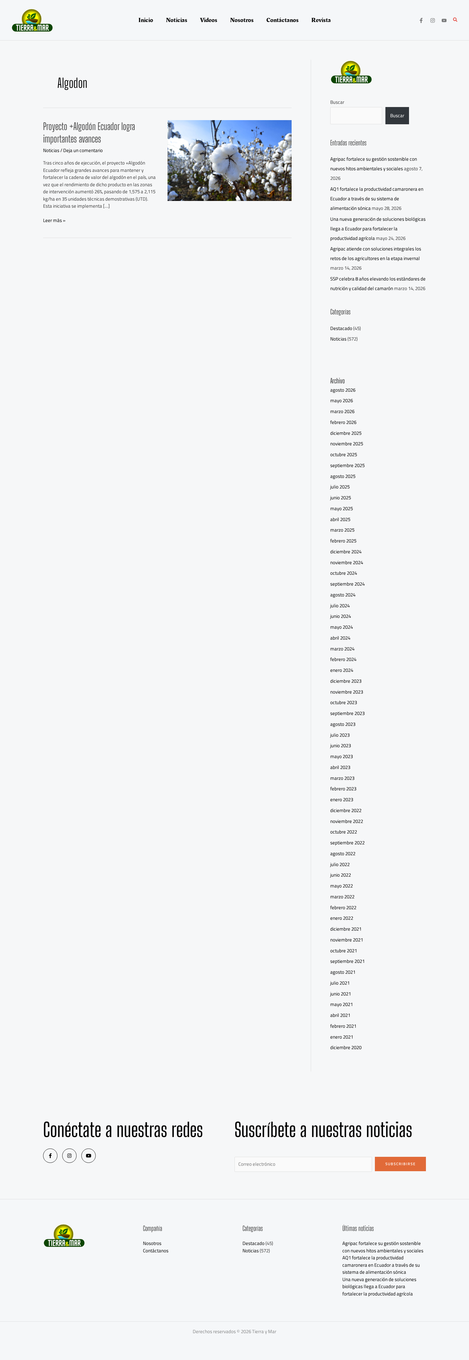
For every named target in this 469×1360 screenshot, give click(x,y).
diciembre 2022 (345, 810)
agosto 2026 (342, 390)
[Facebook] (421, 20)
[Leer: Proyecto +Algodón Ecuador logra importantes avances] (230, 160)
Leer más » (54, 220)
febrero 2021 (343, 1026)
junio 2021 (340, 993)
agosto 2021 (342, 972)
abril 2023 (340, 767)
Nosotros (152, 1243)
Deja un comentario (83, 150)
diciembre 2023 (345, 681)
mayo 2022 (341, 885)
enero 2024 (341, 670)
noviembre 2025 (346, 443)
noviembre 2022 (346, 821)
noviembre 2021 (346, 939)
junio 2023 (340, 745)
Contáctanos (155, 1250)
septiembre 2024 (347, 583)
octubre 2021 (343, 950)
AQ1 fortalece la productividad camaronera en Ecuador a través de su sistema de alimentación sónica (376, 198)
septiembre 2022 (347, 842)
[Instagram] (432, 20)
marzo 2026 (342, 411)
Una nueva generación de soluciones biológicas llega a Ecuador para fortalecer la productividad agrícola (378, 228)
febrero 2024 (343, 659)
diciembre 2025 (345, 433)
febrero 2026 (343, 422)
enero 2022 (341, 918)
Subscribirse (400, 1164)
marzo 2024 (342, 648)
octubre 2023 (343, 702)
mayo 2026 (341, 400)
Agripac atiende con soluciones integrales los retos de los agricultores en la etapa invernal (375, 253)
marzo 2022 (342, 896)
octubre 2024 (343, 573)
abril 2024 (340, 637)
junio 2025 (340, 497)
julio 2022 (340, 864)
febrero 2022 (343, 907)
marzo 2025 (342, 529)
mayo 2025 (341, 508)
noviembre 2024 (346, 562)
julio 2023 (340, 735)
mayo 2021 (341, 1004)
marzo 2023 (342, 778)
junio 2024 (340, 616)
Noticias (51, 150)
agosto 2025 (342, 476)
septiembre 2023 (347, 713)
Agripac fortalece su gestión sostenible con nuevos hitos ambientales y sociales (373, 163)
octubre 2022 (343, 831)
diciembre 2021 (345, 929)
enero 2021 (341, 1036)
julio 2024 (340, 605)
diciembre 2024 (345, 551)
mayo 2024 (341, 627)
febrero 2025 (343, 540)
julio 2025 (340, 486)
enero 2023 (341, 799)
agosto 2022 (342, 853)
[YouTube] (444, 20)
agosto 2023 (342, 724)
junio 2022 (340, 875)
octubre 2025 (343, 454)
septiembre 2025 (347, 465)
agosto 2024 (342, 594)
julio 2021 (340, 982)
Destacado (341, 328)
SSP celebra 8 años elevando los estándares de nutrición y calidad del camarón (378, 283)
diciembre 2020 (345, 1047)
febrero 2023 (343, 788)
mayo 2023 (341, 756)
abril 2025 (340, 519)
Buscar (337, 102)
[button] (455, 20)
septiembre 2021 (347, 961)
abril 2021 (340, 1015)
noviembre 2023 (346, 691)
